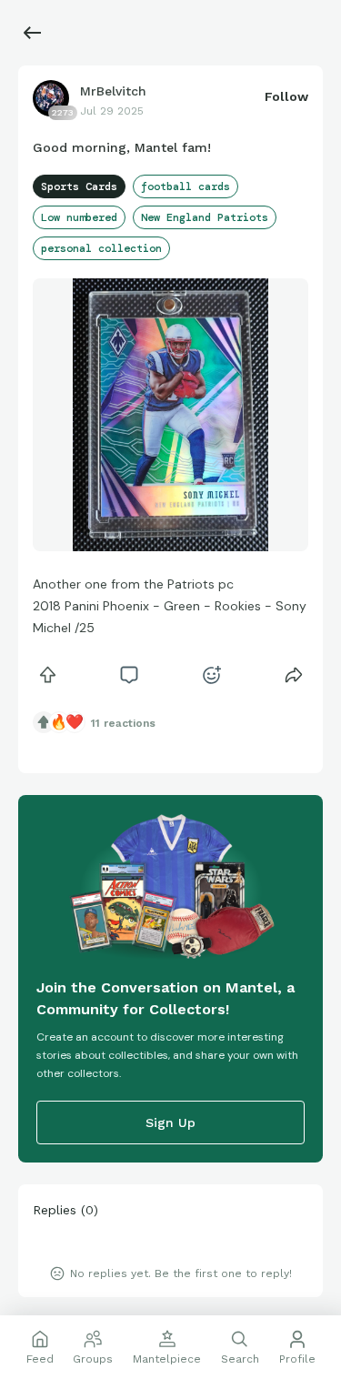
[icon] (47, 675)
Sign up (170, 1122)
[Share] (293, 675)
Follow (286, 96)
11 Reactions (123, 723)
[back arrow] (33, 33)
